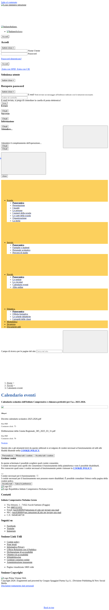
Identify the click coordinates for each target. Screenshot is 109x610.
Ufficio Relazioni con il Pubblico (21, 549)
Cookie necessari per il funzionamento (18, 476)
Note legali (12, 544)
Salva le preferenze (23, 484)
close (4, 176)
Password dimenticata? (11, 59)
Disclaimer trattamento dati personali (17, 586)
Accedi (5, 36)
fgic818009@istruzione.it (36, 510)
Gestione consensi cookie (18, 560)
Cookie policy (13, 542)
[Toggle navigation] (23, 163)
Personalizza (7, 456)
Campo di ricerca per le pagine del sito (18, 351)
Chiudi (4, 111)
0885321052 (16, 507)
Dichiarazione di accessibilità (20, 552)
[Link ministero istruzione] (13, 5)
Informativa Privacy (16, 547)
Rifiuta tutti (24, 456)
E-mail (31, 94)
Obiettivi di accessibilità (17, 554)
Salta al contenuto (9, 2)
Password (32, 53)
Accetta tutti (44, 456)
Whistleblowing (14, 557)
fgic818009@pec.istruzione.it (36, 512)
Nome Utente (34, 51)
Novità (10, 385)
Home (9, 383)
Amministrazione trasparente (19, 562)
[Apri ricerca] (85, 137)
